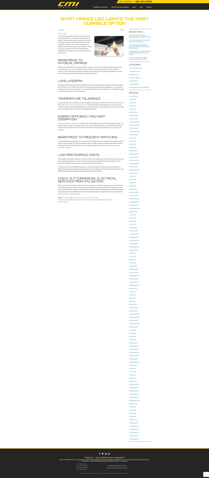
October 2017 (134, 436)
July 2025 (133, 138)
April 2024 (133, 186)
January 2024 (134, 195)
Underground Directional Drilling (139, 87)
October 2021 (134, 282)
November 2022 (134, 240)
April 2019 (133, 378)
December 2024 (134, 160)
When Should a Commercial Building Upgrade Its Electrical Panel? (140, 36)
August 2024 (133, 173)
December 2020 (134, 314)
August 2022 (133, 250)
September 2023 (135, 208)
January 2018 (134, 426)
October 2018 (134, 397)
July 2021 (133, 292)
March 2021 (133, 304)
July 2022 (133, 253)
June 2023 (133, 218)
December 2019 (134, 352)
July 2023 (133, 215)
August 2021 (133, 288)
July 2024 (133, 176)
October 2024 (134, 167)
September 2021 (135, 285)
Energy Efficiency (135, 71)
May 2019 (133, 375)
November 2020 (134, 317)
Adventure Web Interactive (124, 473)
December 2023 (134, 199)
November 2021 (134, 279)
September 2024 (135, 170)
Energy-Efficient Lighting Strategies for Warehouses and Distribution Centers (140, 52)
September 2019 (135, 362)
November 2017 (134, 432)
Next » (122, 30)
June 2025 (133, 141)
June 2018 (133, 410)
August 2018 (133, 404)
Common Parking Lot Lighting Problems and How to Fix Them (138, 58)
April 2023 (133, 224)
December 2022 (134, 237)
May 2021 (133, 298)
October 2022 (134, 244)
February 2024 (134, 192)
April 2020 (133, 340)
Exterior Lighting (135, 78)
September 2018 (135, 400)
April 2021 (133, 301)
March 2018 (133, 420)
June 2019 (133, 372)
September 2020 (135, 324)
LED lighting (96, 197)
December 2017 (134, 429)
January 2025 (134, 157)
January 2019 (134, 388)
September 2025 (135, 131)
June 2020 (133, 333)
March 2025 (133, 151)
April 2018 (133, 416)
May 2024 (133, 183)
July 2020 (133, 330)
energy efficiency (87, 197)
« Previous (61, 30)
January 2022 (134, 272)
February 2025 (134, 154)
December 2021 (134, 276)
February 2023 (134, 231)
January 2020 (134, 349)
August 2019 (133, 365)
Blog (141, 7)
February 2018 (134, 423)
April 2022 (133, 263)
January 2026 (134, 119)
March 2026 (133, 112)
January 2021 (134, 311)
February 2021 (134, 308)
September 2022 (135, 247)
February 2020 (134, 346)
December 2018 (134, 391)
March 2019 (133, 381)
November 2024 (134, 163)
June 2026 (133, 103)
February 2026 (134, 115)
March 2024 (133, 189)
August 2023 (133, 211)
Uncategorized (134, 84)
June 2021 (133, 295)
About (134, 7)
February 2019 (134, 384)
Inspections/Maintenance (120, 7)
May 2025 (133, 144)
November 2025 (134, 125)
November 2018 (134, 394)
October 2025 (134, 128)
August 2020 (133, 327)
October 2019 (134, 359)
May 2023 (133, 221)
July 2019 (133, 368)
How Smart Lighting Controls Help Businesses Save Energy (139, 41)
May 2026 (133, 106)
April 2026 (133, 109)
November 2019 (134, 356)
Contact (149, 7)
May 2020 (133, 336)
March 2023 (133, 227)
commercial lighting (77, 197)
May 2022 (133, 260)
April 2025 (133, 147)
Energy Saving (134, 74)
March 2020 (133, 343)
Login (103, 473)
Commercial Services (100, 7)
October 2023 (134, 205)
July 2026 (133, 99)
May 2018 (133, 413)
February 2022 (134, 269)
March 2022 (133, 266)
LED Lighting (67, 197)
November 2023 (134, 202)
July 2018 (133, 407)
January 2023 (134, 234)
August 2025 (133, 135)
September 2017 (135, 439)
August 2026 (133, 96)
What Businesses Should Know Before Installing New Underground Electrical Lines (139, 46)
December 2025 (134, 122)
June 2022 (133, 256)
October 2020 (134, 320)
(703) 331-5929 (84, 467)
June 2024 (133, 179)
